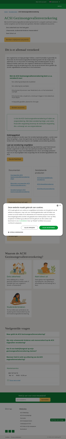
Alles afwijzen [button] (29, 227)
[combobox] (57, 205)
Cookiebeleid (23, 221)
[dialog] (33, 219)
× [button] (60, 205)
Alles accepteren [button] (49, 227)
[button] (15, 232)
